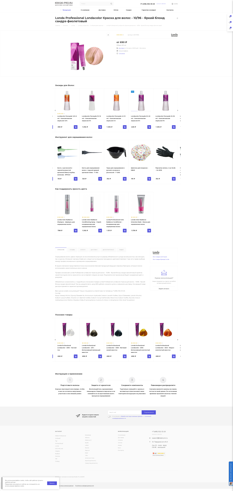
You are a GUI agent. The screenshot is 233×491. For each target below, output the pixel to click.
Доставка (121, 48)
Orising (57, 461)
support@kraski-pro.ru (160, 438)
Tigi (56, 441)
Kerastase (88, 435)
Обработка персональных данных (63, 485)
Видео (122, 249)
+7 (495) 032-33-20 (148, 4)
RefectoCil (88, 440)
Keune (87, 448)
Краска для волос (90, 460)
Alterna (87, 437)
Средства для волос (91, 463)
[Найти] (111, 4)
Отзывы (72, 249)
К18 (56, 458)
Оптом (120, 442)
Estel (86, 453)
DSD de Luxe (59, 448)
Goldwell (57, 438)
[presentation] (55, 110)
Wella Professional (60, 435)
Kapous (87, 450)
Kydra (86, 442)
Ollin (86, 455)
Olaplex (57, 451)
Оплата (82, 249)
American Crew (89, 458)
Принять (52, 483)
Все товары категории (160, 256)
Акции (120, 445)
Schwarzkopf (59, 443)
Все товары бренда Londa (161, 259)
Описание (122, 53)
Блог (119, 448)
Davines (57, 456)
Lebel (86, 445)
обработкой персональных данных (131, 416)
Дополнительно (108, 249)
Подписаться (149, 412)
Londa (57, 446)
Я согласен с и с (131, 417)
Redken (57, 453)
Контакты (121, 450)
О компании (121, 435)
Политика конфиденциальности (84, 485)
